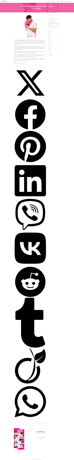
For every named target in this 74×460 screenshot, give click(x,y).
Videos (49, 51)
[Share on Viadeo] (30, 383)
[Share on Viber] (30, 229)
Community (49, 33)
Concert (49, 34)
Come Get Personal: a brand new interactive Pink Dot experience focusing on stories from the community (53, 24)
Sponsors (49, 48)
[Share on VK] (30, 265)
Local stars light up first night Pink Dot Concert (19, 451)
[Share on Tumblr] (30, 347)
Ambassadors (22, 63)
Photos (49, 41)
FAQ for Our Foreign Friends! (30, 429)
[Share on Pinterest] (30, 162)
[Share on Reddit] (30, 297)
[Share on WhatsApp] (30, 419)
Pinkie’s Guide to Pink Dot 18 (51, 21)
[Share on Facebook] (30, 129)
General (49, 37)
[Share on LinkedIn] (30, 198)
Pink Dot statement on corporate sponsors (40, 437)
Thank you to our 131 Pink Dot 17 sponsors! (53, 27)
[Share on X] (30, 98)
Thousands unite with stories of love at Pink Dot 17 (54, 26)
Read (25, 63)
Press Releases (50, 44)
